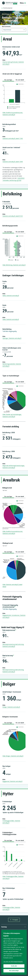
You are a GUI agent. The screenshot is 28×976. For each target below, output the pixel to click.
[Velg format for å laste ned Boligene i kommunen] (20, 730)
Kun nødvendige (14, 970)
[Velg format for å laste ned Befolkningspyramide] (20, 239)
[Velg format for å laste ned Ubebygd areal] (20, 559)
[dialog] (14, 952)
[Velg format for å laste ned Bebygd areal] (20, 504)
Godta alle (14, 966)
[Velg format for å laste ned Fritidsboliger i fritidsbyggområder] (20, 848)
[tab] (8, 79)
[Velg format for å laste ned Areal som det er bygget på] (20, 87)
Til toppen (15, 920)
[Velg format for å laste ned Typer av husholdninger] (20, 389)
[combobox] (14, 29)
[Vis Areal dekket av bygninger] (13, 110)
